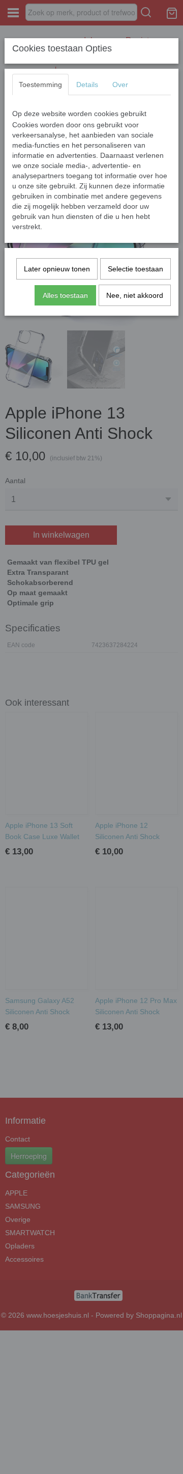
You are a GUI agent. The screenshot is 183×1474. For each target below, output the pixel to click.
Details (87, 84)
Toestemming (40, 84)
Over (120, 84)
